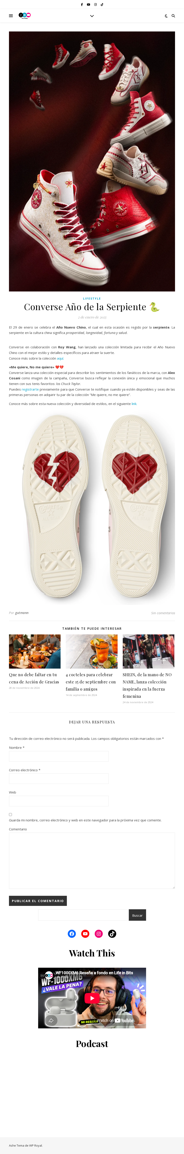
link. (134, 403)
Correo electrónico (24, 770)
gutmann (22, 613)
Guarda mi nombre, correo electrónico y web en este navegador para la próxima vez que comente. (85, 820)
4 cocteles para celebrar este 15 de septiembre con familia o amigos (91, 682)
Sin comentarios (163, 613)
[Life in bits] (25, 15)
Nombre (16, 747)
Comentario (18, 829)
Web (12, 792)
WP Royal (35, 1145)
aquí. (60, 358)
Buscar (137, 915)
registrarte (30, 389)
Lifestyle (92, 298)
